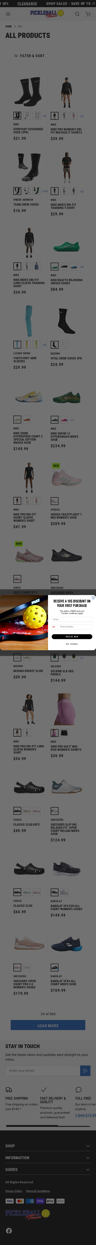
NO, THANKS (72, 644)
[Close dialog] (93, 597)
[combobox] (55, 626)
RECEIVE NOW (72, 636)
